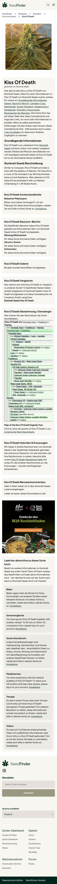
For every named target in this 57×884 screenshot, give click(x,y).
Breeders (37, 13)
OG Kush (16, 367)
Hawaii (27, 342)
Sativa (21, 353)
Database (22, 13)
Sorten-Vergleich (25, 106)
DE (48, 5)
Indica (47, 347)
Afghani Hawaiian (21, 336)
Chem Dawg (21, 386)
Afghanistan (19, 347)
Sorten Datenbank (10, 839)
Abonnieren (29, 793)
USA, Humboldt (35, 386)
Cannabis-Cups (37, 103)
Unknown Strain (24, 370)
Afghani (19, 342)
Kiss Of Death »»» (14, 322)
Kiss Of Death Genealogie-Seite (26, 459)
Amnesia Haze (30, 322)
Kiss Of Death (28, 16)
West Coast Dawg (34, 361)
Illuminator (6, 868)
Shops (5, 848)
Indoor (31, 835)
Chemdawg (17, 400)
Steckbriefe (10, 106)
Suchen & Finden (9, 835)
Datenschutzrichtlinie (12, 880)
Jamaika (41, 336)
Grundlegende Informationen (32, 100)
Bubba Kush (32, 400)
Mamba (8, 325)
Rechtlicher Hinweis (35, 880)
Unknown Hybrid (29, 350)
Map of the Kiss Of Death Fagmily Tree (23, 425)
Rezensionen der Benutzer (17, 113)
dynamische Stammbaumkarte (19, 432)
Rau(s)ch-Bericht (20, 103)
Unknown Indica (31, 409)
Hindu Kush (29, 372)
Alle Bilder (32, 852)
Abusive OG (19, 361)
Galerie (7, 103)
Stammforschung (9, 843)
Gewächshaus (34, 843)
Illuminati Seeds (9, 16)
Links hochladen (12, 132)
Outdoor (32, 839)
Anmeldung (41, 208)
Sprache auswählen (10, 809)
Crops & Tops (34, 848)
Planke (31, 864)
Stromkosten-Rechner (11, 864)
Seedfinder (7, 13)
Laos (33, 336)
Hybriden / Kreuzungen (28, 110)
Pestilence (42, 322)
